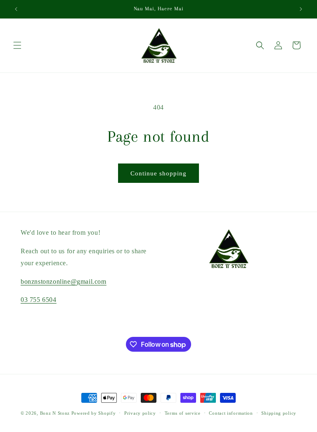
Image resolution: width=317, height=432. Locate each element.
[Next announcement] (301, 9)
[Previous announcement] (16, 9)
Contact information (231, 413)
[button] (17, 45)
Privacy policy (140, 413)
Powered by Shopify (93, 413)
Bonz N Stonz (55, 413)
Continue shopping (158, 173)
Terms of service (183, 413)
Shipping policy (278, 413)
